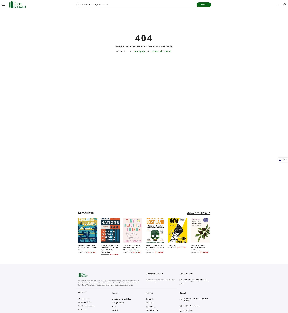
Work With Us (150, 306)
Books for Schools (84, 302)
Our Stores (149, 303)
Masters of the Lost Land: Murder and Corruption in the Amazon (155, 247)
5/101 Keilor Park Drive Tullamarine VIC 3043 (195, 300)
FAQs (114, 306)
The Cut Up (172, 245)
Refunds (115, 310)
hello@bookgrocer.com (191, 306)
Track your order (118, 303)
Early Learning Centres (86, 306)
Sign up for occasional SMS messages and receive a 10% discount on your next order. (193, 282)
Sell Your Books (83, 298)
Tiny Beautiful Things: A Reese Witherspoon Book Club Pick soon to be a (132, 247)
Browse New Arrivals (197, 212)
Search (204, 5)
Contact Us (150, 299)
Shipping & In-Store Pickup (121, 299)
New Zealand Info (152, 310)
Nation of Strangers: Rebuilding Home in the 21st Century (199, 247)
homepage (140, 51)
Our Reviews (82, 310)
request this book (161, 51)
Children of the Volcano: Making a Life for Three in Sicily (87, 247)
